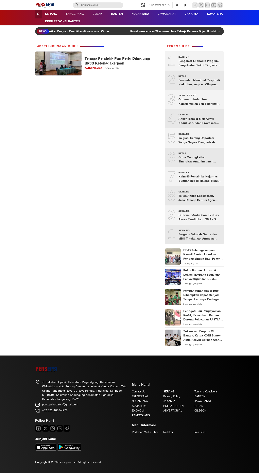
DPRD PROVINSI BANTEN (62, 21)
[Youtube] (59, 428)
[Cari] (76, 5)
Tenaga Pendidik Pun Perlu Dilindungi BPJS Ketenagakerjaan (117, 60)
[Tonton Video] (185, 5)
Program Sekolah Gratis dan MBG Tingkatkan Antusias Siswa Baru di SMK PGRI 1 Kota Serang (197, 237)
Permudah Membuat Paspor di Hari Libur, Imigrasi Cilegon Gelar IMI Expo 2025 (199, 82)
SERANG (51, 13)
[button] (144, 5)
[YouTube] (214, 5)
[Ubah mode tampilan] (177, 5)
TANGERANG (75, 13)
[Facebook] (195, 5)
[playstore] (69, 449)
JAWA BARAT (167, 13)
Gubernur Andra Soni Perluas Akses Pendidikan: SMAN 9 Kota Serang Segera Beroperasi (198, 217)
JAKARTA (191, 13)
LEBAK (97, 13)
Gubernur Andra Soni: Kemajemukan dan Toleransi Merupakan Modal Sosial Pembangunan (198, 102)
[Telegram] (220, 5)
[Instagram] (207, 5)
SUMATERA (215, 13)
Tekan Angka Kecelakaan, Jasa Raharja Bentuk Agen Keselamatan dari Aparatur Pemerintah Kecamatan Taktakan (196, 198)
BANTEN (117, 13)
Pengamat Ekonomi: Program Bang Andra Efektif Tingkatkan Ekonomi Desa (199, 63)
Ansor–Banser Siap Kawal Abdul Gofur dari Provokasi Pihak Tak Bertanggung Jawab (199, 121)
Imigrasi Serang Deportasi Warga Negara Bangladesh (196, 140)
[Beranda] (38, 14)
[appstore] (45, 449)
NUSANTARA (140, 13)
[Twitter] (201, 5)
